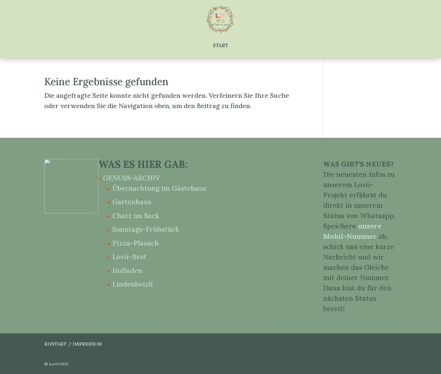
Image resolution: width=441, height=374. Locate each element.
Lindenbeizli (132, 284)
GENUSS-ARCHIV (131, 178)
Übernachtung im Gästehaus (159, 188)
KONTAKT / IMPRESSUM (73, 344)
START (220, 45)
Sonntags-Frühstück (145, 229)
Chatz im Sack (135, 215)
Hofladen (127, 270)
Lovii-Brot (129, 256)
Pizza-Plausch (135, 243)
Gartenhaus (131, 201)
